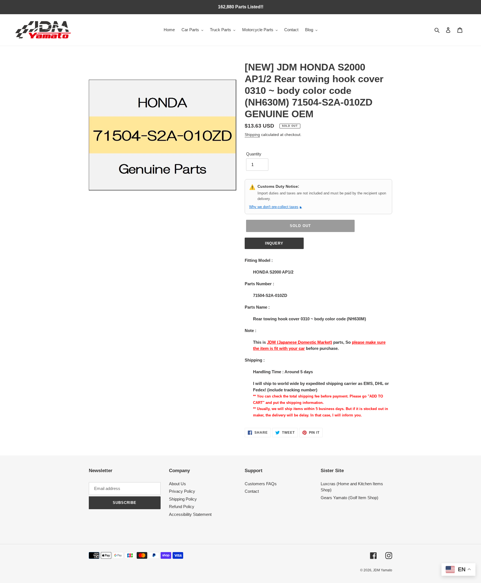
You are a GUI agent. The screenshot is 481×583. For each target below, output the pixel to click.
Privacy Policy (182, 491)
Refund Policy (181, 506)
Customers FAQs (261, 483)
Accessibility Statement (190, 514)
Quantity (253, 154)
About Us (177, 483)
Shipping (252, 134)
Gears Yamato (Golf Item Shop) (349, 497)
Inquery (274, 243)
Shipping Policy (183, 499)
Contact (252, 491)
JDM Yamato (382, 570)
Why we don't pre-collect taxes (275, 207)
